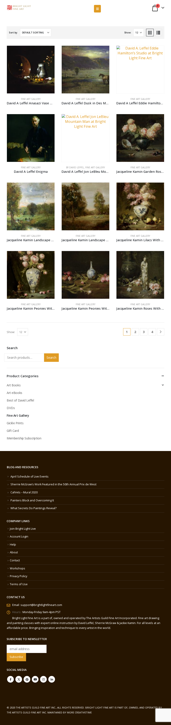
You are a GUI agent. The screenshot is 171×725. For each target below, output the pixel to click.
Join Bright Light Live (23, 529)
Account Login (19, 536)
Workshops (17, 568)
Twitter (18, 679)
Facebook (10, 679)
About (14, 552)
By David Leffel (75, 167)
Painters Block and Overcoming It (32, 500)
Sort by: (13, 32)
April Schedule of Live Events (29, 476)
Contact (15, 560)
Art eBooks (14, 393)
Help (13, 544)
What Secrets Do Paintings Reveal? (33, 508)
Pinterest (27, 679)
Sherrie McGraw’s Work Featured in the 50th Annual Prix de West (53, 484)
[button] (97, 8)
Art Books (13, 385)
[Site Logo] (19, 7)
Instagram (43, 679)
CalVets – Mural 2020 (24, 492)
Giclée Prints (15, 423)
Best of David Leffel (20, 400)
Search (51, 357)
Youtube (35, 679)
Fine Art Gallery (31, 99)
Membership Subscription (24, 438)
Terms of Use (19, 584)
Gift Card (13, 430)
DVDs (11, 408)
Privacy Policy (18, 576)
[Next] (160, 332)
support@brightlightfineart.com (41, 605)
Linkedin (51, 679)
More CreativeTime (79, 712)
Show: (127, 32)
